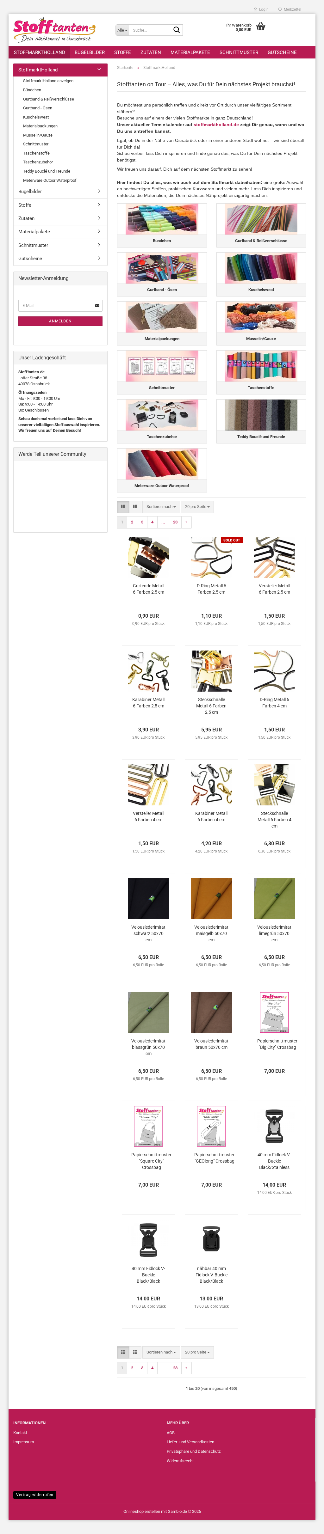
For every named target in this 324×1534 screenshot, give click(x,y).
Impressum (23, 1441)
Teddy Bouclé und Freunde (46, 171)
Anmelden (60, 321)
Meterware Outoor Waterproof (50, 180)
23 (175, 522)
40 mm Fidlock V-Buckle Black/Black (148, 1275)
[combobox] (161, 507)
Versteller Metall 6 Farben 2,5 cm (274, 589)
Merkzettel (291, 9)
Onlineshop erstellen (141, 1511)
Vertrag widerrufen (34, 1495)
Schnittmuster (239, 52)
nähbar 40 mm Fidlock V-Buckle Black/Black (211, 1275)
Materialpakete (190, 52)
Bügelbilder (90, 52)
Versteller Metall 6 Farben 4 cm (148, 816)
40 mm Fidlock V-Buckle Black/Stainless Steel (274, 1161)
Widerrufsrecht (180, 1460)
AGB (171, 1432)
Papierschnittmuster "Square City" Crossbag (151, 1161)
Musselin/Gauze (38, 135)
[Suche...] (177, 30)
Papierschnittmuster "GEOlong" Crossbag (214, 1158)
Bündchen (32, 90)
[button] (123, 507)
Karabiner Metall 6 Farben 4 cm (211, 816)
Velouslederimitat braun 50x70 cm (211, 1044)
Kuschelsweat (36, 117)
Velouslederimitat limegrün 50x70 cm (274, 933)
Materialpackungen (40, 126)
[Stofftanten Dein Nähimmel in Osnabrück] (59, 30)
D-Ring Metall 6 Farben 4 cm (274, 702)
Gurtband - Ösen (37, 108)
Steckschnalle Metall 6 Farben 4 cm (274, 819)
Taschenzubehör (38, 162)
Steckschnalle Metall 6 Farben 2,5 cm (211, 706)
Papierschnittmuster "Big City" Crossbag (277, 1044)
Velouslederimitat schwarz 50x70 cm (148, 933)
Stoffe (122, 52)
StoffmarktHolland (39, 52)
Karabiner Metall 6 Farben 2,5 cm (148, 702)
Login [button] (263, 9)
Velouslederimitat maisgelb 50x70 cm (211, 933)
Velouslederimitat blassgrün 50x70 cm (148, 1047)
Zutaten (150, 52)
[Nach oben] (306, 1524)
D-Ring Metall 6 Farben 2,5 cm (211, 589)
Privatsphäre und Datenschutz (194, 1451)
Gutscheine (282, 52)
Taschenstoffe (36, 153)
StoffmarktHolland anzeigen (48, 80)
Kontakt (20, 1432)
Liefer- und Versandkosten (190, 1441)
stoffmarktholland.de (216, 124)
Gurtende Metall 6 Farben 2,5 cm (148, 589)
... (163, 522)
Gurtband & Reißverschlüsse (48, 99)
